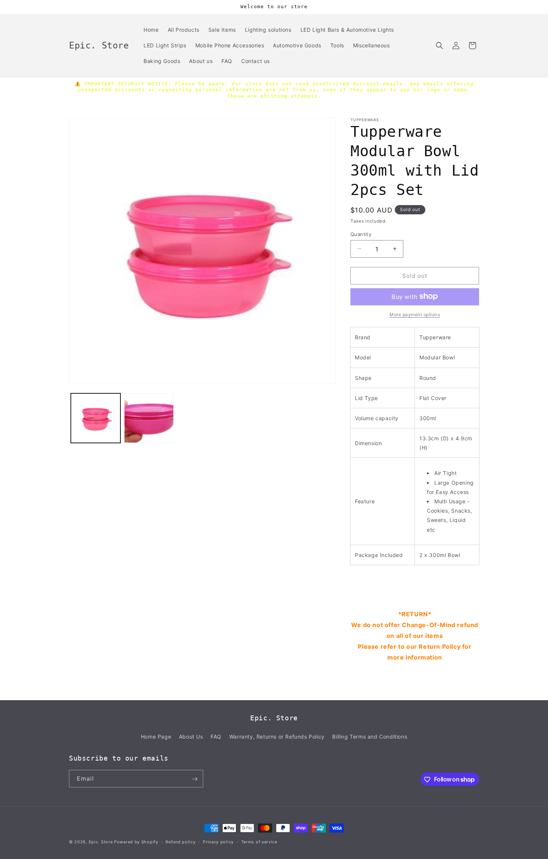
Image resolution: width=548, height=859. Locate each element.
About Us (191, 736)
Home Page (156, 736)
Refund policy (180, 841)
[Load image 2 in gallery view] (149, 418)
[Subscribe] (194, 779)
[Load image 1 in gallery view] (95, 418)
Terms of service (259, 841)
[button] (439, 45)
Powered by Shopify (136, 841)
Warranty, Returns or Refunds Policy (277, 736)
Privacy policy (218, 841)
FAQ (216, 736)
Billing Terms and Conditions (369, 736)
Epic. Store (101, 841)
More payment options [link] (415, 314)
